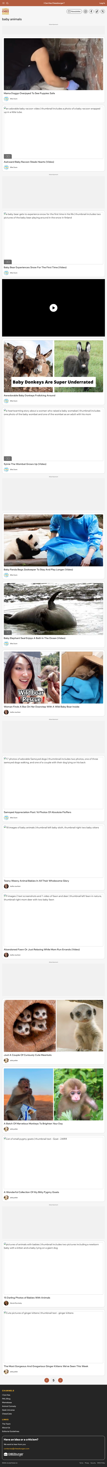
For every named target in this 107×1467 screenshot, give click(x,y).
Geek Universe (8, 1410)
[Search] (7, 3)
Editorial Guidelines (10, 1431)
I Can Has (6, 1395)
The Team (6, 1424)
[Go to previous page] (46, 1380)
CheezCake (7, 1414)
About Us (6, 1427)
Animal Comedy (9, 1406)
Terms (81, 1463)
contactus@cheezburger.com (16, 1448)
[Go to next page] (60, 1380)
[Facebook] (91, 11)
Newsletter (76, 11)
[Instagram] (85, 11)
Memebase (7, 1402)
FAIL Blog (6, 1399)
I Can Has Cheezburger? (54, 3)
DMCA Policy (101, 1463)
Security (93, 1463)
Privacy (87, 1463)
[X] (102, 11)
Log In (102, 3)
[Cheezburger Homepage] (53, 1455)
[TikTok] (97, 11)
